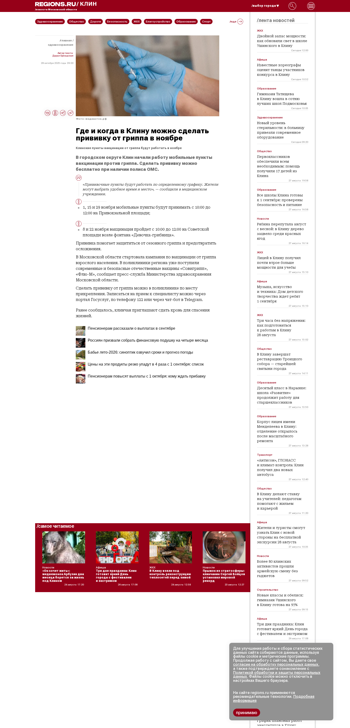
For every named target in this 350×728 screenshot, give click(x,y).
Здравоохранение (60, 44)
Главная (66, 40)
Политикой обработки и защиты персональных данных (276, 674)
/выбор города (264, 5)
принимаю (246, 712)
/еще (233, 21)
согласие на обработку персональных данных (275, 664)
